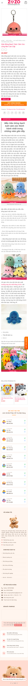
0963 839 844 (10, 449)
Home (2, 40)
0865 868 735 (10, 493)
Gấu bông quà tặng (7, 561)
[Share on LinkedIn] (23, 113)
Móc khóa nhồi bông (8, 565)
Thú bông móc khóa (7, 42)
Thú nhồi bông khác (19, 40)
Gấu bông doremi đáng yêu (7, 399)
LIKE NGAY (18, 624)
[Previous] (1, 393)
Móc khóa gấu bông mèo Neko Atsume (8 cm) (20, 399)
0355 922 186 (10, 441)
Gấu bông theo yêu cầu (8, 553)
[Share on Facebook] (8, 113)
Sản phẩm (9, 40)
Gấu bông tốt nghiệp (8, 573)
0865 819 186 (10, 467)
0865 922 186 (10, 423)
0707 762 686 (10, 502)
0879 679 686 (10, 475)
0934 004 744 (10, 432)
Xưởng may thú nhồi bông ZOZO (11, 284)
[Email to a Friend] (16, 113)
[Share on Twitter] (12, 113)
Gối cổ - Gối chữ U (7, 577)
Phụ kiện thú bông (7, 569)
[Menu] (2, 3)
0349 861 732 (10, 458)
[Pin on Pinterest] (19, 113)
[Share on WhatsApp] (4, 113)
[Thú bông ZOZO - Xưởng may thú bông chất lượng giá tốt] (13, 2)
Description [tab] (6, 119)
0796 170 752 (10, 484)
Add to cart (6, 99)
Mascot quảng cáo (7, 557)
